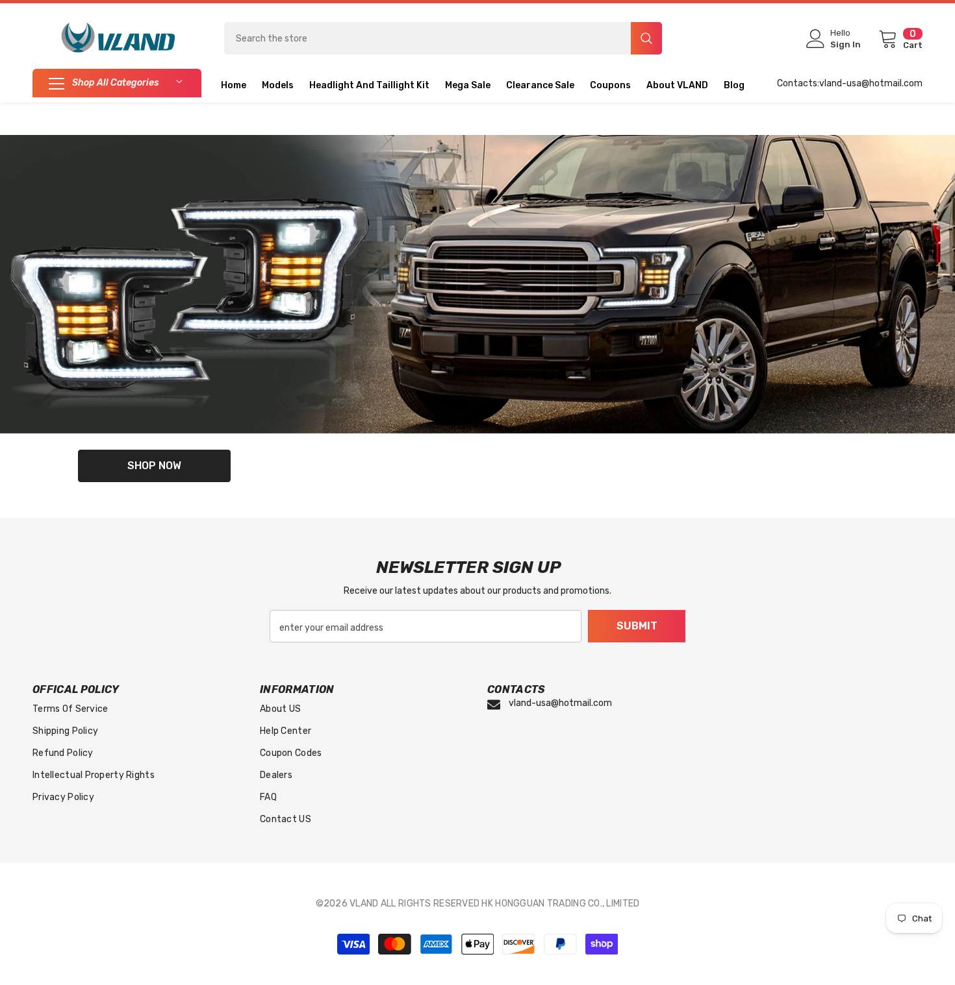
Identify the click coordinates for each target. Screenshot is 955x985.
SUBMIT (637, 626)
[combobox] (427, 38)
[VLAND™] (477, 284)
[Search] (443, 38)
